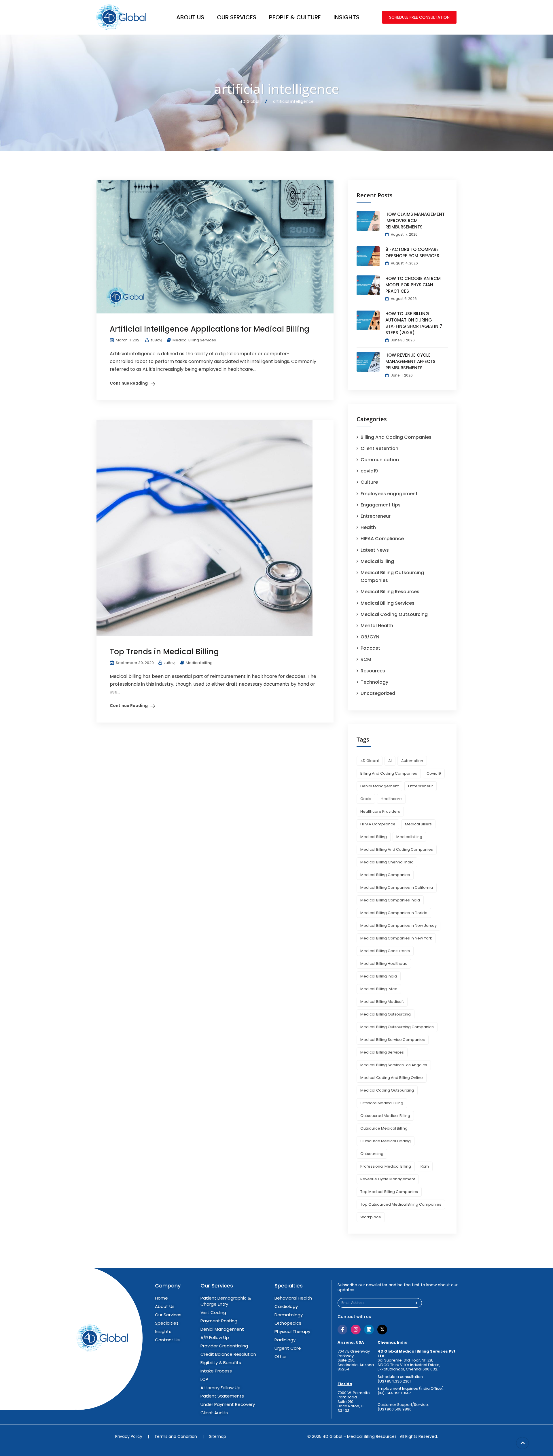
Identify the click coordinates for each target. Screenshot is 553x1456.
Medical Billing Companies (385, 875)
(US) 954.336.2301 (394, 1381)
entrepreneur (420, 786)
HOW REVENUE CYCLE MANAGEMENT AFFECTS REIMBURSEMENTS (410, 361)
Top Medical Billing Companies (389, 1191)
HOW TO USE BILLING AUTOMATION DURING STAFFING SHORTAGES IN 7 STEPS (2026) (413, 323)
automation (412, 760)
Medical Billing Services (194, 340)
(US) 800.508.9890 (395, 1409)
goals (365, 798)
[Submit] (417, 1303)
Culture (369, 482)
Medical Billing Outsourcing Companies (397, 1027)
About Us (190, 17)
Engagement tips (381, 505)
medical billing (373, 836)
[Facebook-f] (342, 1329)
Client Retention (379, 448)
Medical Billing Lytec (378, 989)
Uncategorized (378, 693)
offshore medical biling (381, 1103)
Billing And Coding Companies (396, 437)
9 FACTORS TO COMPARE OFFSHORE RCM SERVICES (412, 252)
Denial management (379, 786)
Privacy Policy (128, 1436)
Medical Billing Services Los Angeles (393, 1065)
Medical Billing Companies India (390, 900)
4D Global (369, 760)
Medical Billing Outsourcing (385, 1014)
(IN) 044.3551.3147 (394, 1393)
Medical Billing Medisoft (382, 1001)
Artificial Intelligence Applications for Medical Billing (209, 329)
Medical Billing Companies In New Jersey (398, 925)
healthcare (391, 798)
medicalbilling (409, 836)
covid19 (369, 471)
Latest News (375, 550)
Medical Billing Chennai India (387, 862)
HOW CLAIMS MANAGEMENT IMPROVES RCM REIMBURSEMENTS (415, 220)
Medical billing (199, 662)
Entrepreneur (376, 516)
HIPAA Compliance (382, 538)
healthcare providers (380, 811)
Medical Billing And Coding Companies (396, 849)
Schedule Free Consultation (419, 17)
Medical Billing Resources (390, 591)
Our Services (236, 17)
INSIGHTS (346, 17)
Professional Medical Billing (385, 1166)
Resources (373, 671)
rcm (425, 1166)
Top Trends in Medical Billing (164, 651)
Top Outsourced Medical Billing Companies (400, 1204)
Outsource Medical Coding (385, 1141)
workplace (370, 1217)
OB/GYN (370, 637)
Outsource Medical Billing (384, 1128)
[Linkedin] (369, 1329)
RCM (366, 659)
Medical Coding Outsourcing (394, 614)
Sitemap (217, 1436)
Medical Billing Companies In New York (396, 938)
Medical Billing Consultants (385, 951)
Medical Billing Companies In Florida (393, 913)
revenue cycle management (387, 1179)
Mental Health (377, 625)
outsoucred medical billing (385, 1115)
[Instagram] (356, 1329)
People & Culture (295, 17)
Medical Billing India (378, 976)
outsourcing (371, 1153)
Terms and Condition (175, 1436)
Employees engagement (389, 493)
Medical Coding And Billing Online (391, 1077)
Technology (374, 682)
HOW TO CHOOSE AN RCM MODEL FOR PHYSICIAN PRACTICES (413, 284)
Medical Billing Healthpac (383, 963)
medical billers (418, 824)
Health (368, 527)
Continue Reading (129, 383)
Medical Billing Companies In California (396, 887)
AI (390, 760)
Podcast (370, 648)
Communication (380, 459)
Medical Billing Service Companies (392, 1039)
